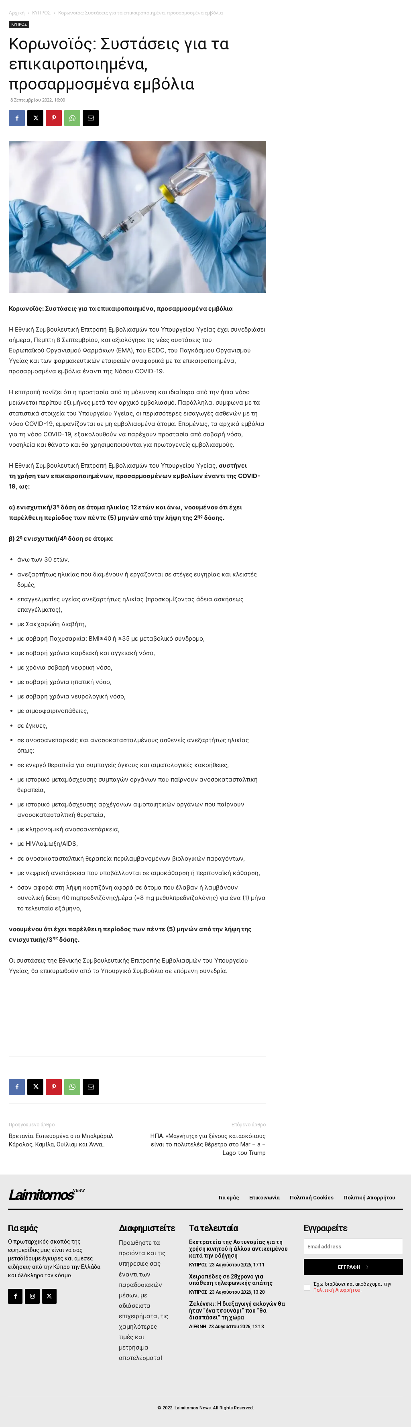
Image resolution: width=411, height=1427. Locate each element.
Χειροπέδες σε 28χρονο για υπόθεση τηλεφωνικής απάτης (231, 1280)
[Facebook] (17, 118)
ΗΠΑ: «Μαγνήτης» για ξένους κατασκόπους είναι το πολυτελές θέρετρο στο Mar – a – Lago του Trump (208, 1144)
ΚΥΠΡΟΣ (41, 12)
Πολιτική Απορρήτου (336, 1290)
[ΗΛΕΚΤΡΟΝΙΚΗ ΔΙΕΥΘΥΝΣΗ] (91, 118)
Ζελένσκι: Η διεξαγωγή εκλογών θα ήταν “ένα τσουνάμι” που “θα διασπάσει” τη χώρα (237, 1311)
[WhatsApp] (72, 118)
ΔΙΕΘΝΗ (197, 1326)
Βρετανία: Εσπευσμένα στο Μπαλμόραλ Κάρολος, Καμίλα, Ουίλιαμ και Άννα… (61, 1140)
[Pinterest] (54, 118)
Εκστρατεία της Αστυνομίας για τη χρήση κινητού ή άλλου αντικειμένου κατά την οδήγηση (238, 1249)
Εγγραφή (349, 1267)
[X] (35, 118)
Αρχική (16, 12)
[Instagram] (32, 1296)
